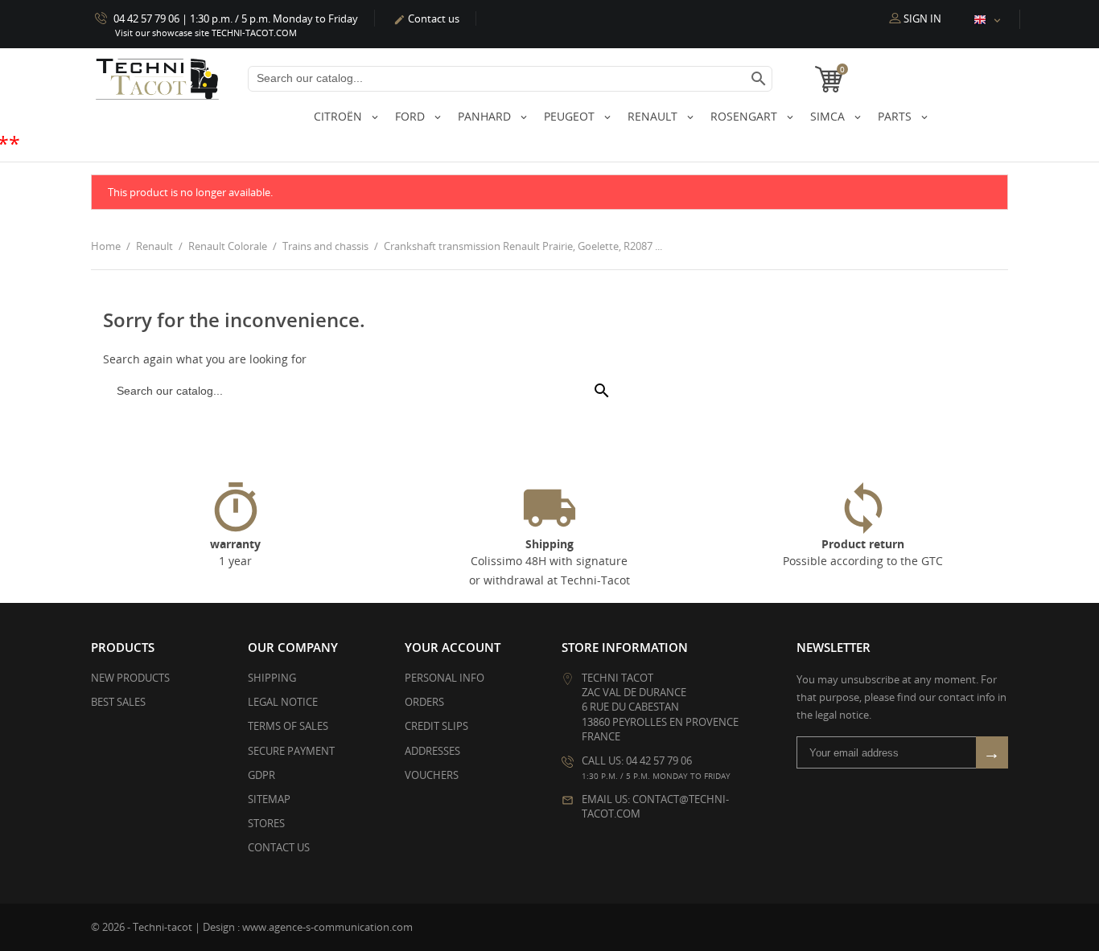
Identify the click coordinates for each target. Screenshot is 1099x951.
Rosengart (745, 116)
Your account (452, 647)
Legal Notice (283, 702)
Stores (266, 823)
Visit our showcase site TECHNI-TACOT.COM (206, 33)
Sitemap (269, 799)
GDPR (261, 775)
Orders (424, 702)
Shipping (272, 677)
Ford (411, 116)
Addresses (432, 751)
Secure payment (291, 751)
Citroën (339, 116)
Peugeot (571, 116)
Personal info (444, 677)
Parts (896, 116)
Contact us (426, 18)
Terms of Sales (288, 726)
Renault (654, 116)
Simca (829, 116)
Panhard (486, 116)
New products (130, 677)
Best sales (118, 702)
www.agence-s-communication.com (327, 927)
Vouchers (432, 775)
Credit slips (436, 726)
